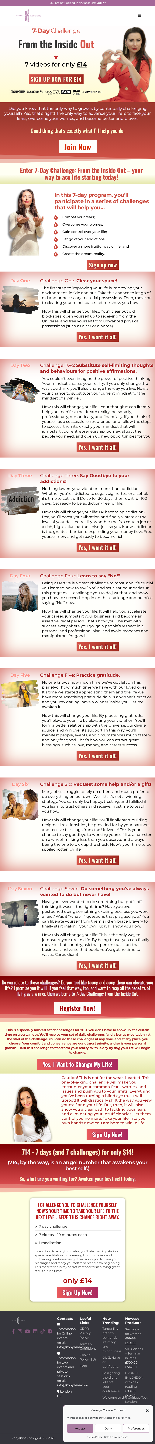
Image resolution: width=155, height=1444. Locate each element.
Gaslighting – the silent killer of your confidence (112, 1382)
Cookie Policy (94, 1437)
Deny (108, 1428)
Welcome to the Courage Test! (125, 1397)
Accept (80, 1428)
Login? (101, 3)
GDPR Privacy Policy (116, 1437)
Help (83, 1366)
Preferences (136, 1428)
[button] (147, 1410)
